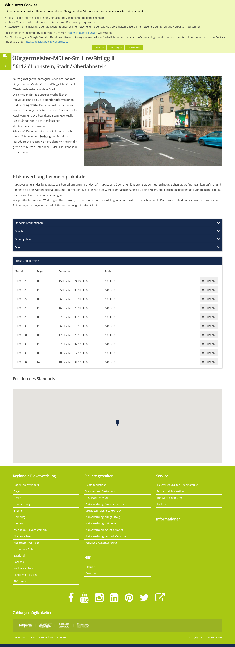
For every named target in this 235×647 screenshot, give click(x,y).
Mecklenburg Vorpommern (30, 530)
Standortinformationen (29, 223)
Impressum (20, 637)
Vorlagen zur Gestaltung (100, 491)
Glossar (90, 566)
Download (91, 573)
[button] (117, 423)
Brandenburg (22, 504)
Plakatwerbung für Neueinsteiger (177, 485)
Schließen (99, 47)
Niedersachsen (23, 536)
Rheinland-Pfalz (23, 549)
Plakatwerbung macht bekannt (104, 530)
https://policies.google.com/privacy (46, 41)
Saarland (19, 555)
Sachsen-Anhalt (23, 568)
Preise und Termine (27, 260)
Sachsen (19, 562)
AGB (32, 637)
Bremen (19, 510)
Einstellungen (115, 47)
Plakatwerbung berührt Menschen (106, 536)
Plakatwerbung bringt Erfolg (102, 517)
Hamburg (19, 517)
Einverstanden (134, 47)
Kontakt (61, 637)
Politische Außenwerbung (101, 542)
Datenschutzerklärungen (82, 33)
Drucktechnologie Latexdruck (103, 510)
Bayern (18, 491)
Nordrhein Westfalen (27, 542)
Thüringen (20, 581)
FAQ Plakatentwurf (96, 497)
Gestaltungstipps (95, 485)
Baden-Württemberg (26, 485)
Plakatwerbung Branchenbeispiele (106, 504)
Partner (161, 504)
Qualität (20, 231)
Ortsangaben (23, 239)
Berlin (17, 497)
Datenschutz (46, 637)
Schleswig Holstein (25, 575)
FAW (17, 247)
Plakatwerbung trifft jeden (101, 523)
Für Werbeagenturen (170, 497)
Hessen (18, 523)
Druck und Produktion (170, 491)
